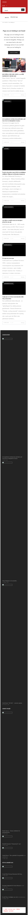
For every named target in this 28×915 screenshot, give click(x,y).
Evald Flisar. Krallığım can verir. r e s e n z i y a (13, 897)
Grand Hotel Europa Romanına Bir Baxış (12, 874)
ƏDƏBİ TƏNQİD (7, 60)
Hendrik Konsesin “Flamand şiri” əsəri (11, 844)
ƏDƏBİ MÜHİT (7, 101)
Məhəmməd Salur (8, 283)
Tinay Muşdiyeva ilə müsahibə (9, 580)
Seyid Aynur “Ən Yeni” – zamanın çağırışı (12, 703)
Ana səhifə (5, 22)
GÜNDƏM (6, 148)
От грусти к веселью (8, 258)
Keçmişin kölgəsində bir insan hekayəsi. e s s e (13, 885)
